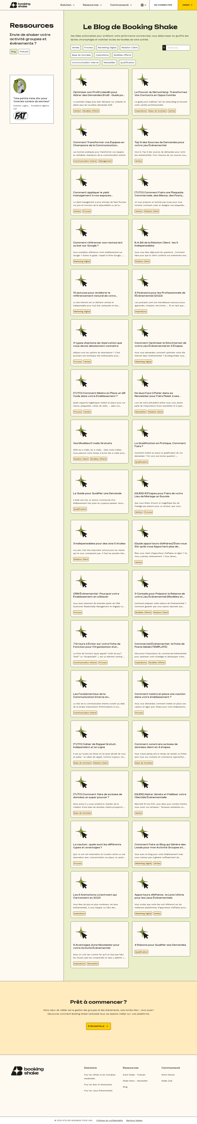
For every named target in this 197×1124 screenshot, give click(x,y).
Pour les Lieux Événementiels (98, 1090)
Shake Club (167, 1081)
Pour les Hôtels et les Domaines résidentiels (100, 1077)
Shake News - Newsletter (135, 1081)
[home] (20, 5)
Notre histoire (168, 1075)
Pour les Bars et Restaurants (98, 1084)
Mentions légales (134, 1120)
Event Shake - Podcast (134, 1075)
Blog (125, 1087)
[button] (67, 5)
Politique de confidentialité (109, 1120)
